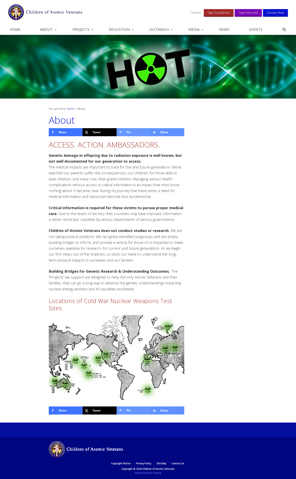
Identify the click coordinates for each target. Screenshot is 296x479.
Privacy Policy (143, 463)
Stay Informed (248, 12)
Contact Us (178, 463)
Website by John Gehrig (148, 473)
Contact (195, 12)
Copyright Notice (121, 463)
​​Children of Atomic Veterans (45, 12)
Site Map (161, 463)
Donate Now (275, 12)
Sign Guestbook (219, 12)
